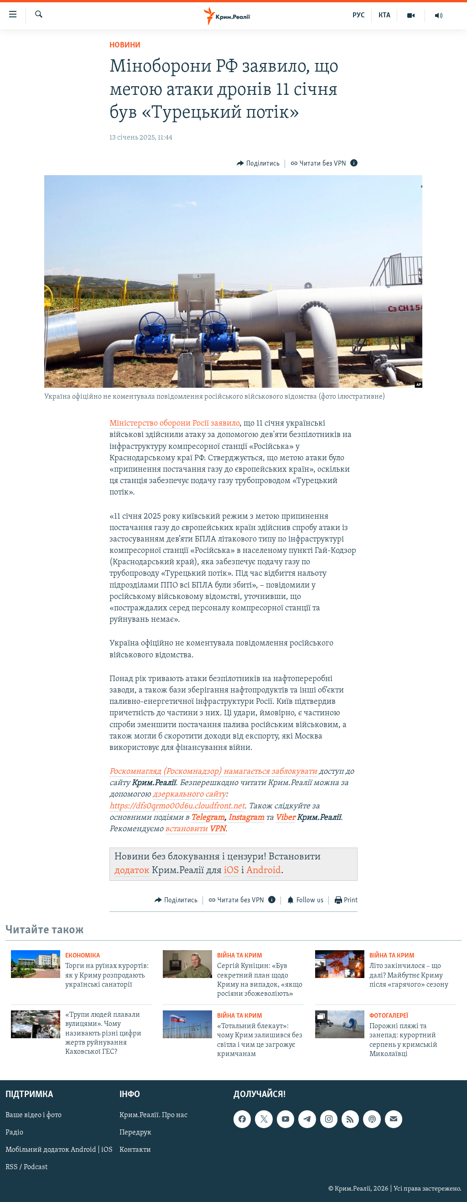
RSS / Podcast (26, 1167)
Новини (124, 46)
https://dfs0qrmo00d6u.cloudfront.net (176, 806)
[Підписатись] (393, 1119)
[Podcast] (371, 1119)
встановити (187, 829)
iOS (231, 870)
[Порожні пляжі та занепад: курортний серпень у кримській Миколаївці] (339, 1024)
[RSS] (350, 1119)
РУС (359, 15)
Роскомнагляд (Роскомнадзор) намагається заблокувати (213, 772)
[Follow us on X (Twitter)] (263, 1119)
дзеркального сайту (189, 795)
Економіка (82, 955)
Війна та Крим (239, 955)
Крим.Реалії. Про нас (153, 1115)
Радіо (14, 1132)
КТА (384, 15)
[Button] (258, 164)
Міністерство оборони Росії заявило (174, 424)
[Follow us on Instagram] (328, 1119)
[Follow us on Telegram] (307, 1119)
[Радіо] (438, 15)
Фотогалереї (388, 1016)
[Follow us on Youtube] (285, 1119)
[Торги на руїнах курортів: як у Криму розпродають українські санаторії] (35, 964)
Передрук (135, 1132)
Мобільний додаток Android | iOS (59, 1150)
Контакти (135, 1150)
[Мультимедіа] (411, 15)
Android (263, 870)
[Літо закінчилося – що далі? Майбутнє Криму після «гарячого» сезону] (339, 964)
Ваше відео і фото (33, 1115)
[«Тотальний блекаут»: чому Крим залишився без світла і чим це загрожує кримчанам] (187, 1024)
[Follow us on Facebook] (242, 1119)
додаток (132, 870)
